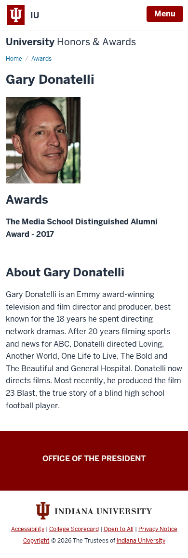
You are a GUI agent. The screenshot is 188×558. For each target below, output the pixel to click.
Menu (164, 14)
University (71, 42)
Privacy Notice (157, 529)
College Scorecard (74, 529)
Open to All (119, 529)
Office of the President (94, 459)
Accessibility (27, 529)
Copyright (36, 541)
